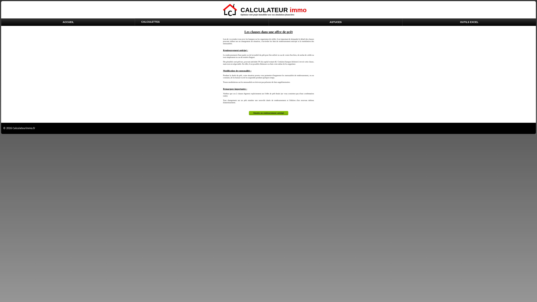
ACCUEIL (68, 22)
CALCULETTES (150, 21)
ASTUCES (336, 22)
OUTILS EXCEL (469, 22)
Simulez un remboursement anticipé (268, 113)
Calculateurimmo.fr (24, 128)
